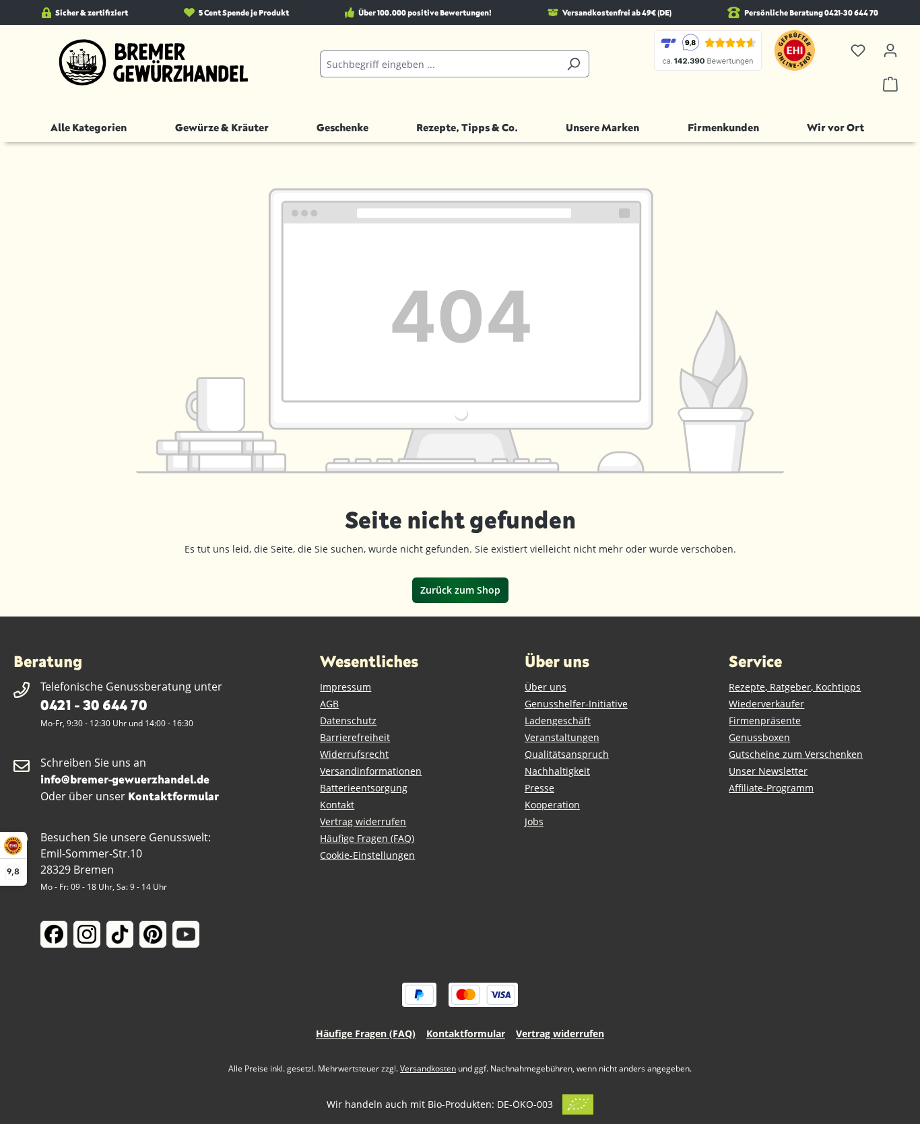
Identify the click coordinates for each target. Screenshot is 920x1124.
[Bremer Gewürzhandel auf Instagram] (86, 934)
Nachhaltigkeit (557, 771)
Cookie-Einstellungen (367, 855)
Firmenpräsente (765, 720)
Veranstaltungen (562, 737)
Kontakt (337, 804)
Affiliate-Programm (771, 787)
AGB (329, 703)
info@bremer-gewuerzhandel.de (124, 779)
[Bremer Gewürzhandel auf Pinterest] (152, 934)
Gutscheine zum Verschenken (796, 754)
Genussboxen (759, 737)
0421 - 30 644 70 (93, 704)
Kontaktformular (173, 795)
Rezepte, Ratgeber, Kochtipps (795, 686)
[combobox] (439, 63)
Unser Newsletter (768, 771)
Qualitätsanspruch (567, 754)
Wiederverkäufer (766, 703)
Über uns (545, 686)
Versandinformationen (371, 771)
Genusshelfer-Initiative (576, 703)
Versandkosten (428, 1068)
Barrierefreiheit (355, 737)
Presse (539, 787)
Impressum (345, 686)
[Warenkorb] (890, 84)
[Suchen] (573, 63)
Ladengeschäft (558, 720)
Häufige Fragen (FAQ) (367, 838)
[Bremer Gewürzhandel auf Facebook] (53, 934)
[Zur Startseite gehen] (153, 62)
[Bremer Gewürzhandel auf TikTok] (119, 934)
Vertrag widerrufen (363, 821)
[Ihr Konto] (890, 50)
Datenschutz (348, 720)
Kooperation (552, 804)
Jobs (534, 821)
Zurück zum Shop (460, 590)
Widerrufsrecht (354, 754)
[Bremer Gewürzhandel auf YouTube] (185, 934)
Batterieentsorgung (363, 787)
